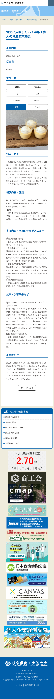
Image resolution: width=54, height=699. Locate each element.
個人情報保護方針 (32, 685)
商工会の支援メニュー (14, 427)
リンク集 (18, 685)
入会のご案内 (10, 422)
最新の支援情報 (11, 438)
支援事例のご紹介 (12, 443)
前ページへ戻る (27, 388)
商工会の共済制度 (12, 433)
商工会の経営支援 (12, 417)
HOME (4, 20)
